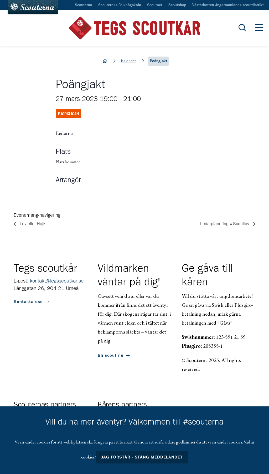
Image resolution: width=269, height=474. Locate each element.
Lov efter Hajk (32, 223)
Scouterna (83, 5)
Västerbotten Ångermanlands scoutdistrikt (228, 5)
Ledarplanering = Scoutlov (225, 223)
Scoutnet (154, 5)
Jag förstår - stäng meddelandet (142, 457)
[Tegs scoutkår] (134, 28)
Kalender (128, 61)
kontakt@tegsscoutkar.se (57, 281)
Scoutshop (177, 5)
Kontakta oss (28, 302)
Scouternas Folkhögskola (119, 5)
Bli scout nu (110, 355)
